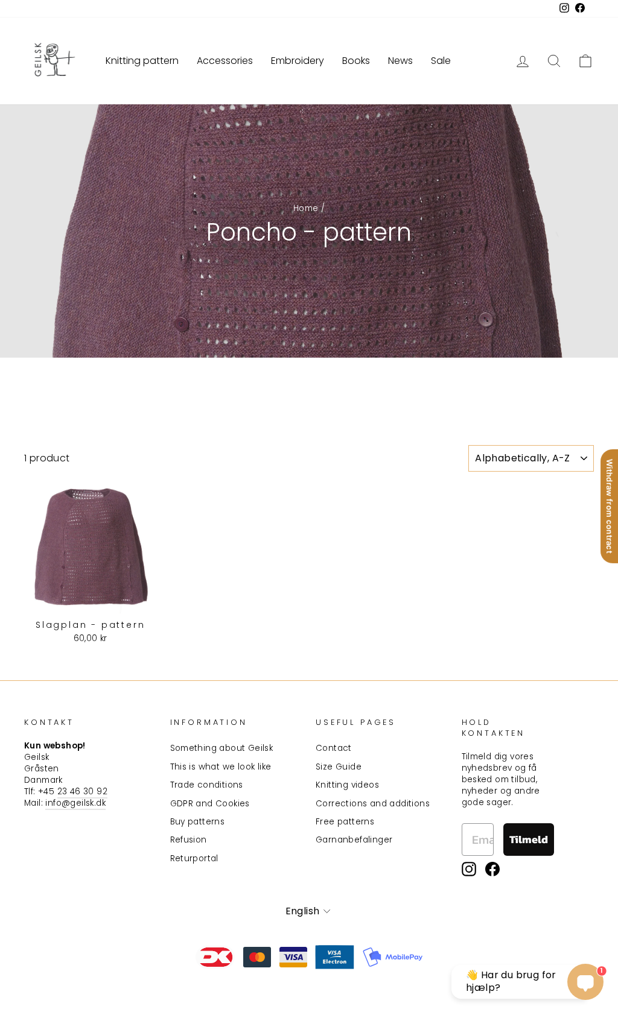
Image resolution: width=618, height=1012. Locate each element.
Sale (441, 61)
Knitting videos (347, 785)
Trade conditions (206, 785)
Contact (334, 748)
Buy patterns (197, 821)
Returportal (194, 858)
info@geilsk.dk (75, 803)
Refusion (188, 840)
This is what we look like (221, 767)
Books (356, 61)
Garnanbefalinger (354, 840)
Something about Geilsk (221, 748)
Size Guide (339, 767)
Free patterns (345, 821)
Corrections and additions (373, 803)
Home (306, 208)
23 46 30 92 (82, 791)
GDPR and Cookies (210, 803)
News (400, 61)
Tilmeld (528, 839)
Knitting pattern (142, 61)
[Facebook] (492, 869)
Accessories (225, 61)
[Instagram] (469, 869)
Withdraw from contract (609, 505)
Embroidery (297, 61)
